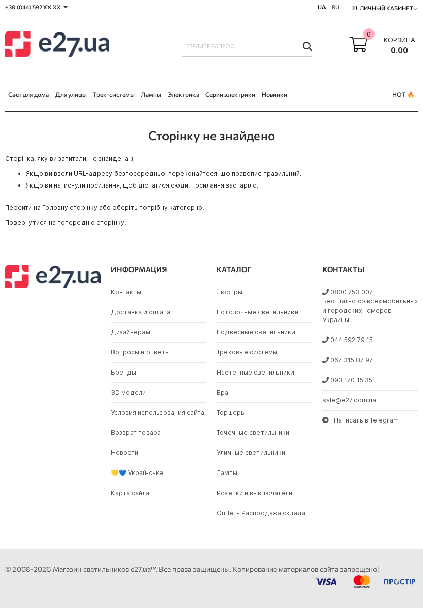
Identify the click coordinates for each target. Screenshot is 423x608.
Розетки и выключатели (254, 493)
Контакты (126, 292)
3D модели (128, 392)
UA (322, 7)
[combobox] (247, 46)
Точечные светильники (253, 432)
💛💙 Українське (137, 473)
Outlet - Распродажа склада (261, 513)
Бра (223, 392)
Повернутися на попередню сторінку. (65, 222)
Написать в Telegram (366, 420)
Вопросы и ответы (140, 352)
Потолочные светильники (257, 312)
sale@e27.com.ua (349, 400)
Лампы (227, 473)
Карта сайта (130, 493)
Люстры (229, 292)
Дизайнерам (130, 332)
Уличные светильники (251, 453)
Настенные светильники (255, 372)
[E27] (57, 45)
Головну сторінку (69, 207)
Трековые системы (247, 352)
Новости (124, 453)
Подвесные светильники (256, 332)
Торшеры (231, 412)
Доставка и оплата (140, 312)
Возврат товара (136, 432)
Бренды (123, 372)
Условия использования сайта (157, 412)
